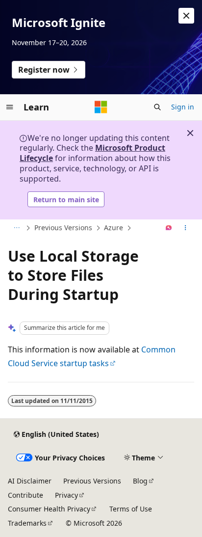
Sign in (182, 106)
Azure (113, 227)
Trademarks (27, 523)
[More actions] (185, 228)
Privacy (66, 495)
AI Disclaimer (29, 480)
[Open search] (157, 107)
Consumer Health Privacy (49, 508)
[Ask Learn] (169, 228)
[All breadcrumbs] (16, 228)
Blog (140, 480)
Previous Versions (63, 227)
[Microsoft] (101, 107)
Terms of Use (130, 508)
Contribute (25, 495)
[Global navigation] (10, 107)
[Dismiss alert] (186, 16)
